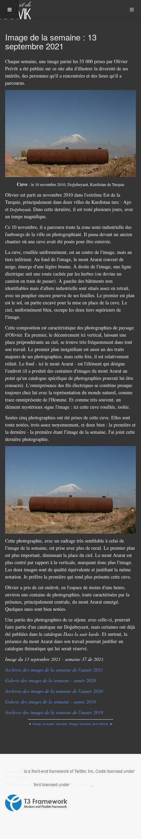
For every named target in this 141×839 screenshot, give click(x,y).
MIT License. (17, 777)
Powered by (36, 803)
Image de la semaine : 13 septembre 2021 (51, 41)
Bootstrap (14, 771)
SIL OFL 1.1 (81, 784)
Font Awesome (19, 784)
